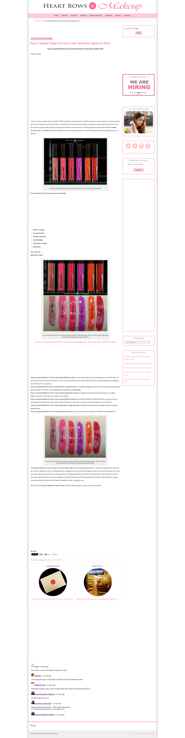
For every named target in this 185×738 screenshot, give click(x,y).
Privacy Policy (145, 733)
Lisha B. (49, 560)
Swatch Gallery (96, 15)
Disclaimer (137, 733)
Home (56, 15)
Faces (41, 21)
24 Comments (58, 560)
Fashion (74, 15)
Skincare (108, 15)
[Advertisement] (75, 30)
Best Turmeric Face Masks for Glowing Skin (138, 368)
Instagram (141, 145)
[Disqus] (75, 634)
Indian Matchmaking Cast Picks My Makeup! (138, 363)
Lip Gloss (39, 38)
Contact (127, 15)
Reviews (83, 15)
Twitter (128, 145)
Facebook (134, 145)
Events (118, 15)
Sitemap (152, 733)
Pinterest (147, 145)
